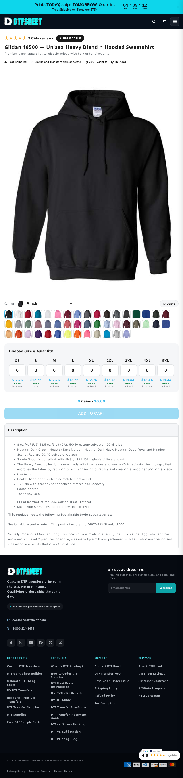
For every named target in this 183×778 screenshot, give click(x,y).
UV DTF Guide (61, 700)
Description (18, 430)
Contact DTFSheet (108, 666)
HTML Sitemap (149, 696)
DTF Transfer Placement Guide (68, 716)
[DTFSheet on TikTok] (11, 643)
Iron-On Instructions (66, 692)
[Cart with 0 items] (164, 21)
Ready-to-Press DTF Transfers (21, 699)
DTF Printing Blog (64, 739)
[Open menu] (174, 21)
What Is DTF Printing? (67, 666)
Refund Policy (105, 696)
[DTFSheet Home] (23, 21)
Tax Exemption (105, 703)
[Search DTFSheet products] (154, 21)
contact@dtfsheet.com (29, 620)
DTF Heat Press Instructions (62, 685)
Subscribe (166, 588)
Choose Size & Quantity (31, 351)
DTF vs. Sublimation (66, 732)
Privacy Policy (16, 771)
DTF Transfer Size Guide (68, 707)
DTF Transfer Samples (23, 707)
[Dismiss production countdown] (177, 7)
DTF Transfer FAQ (108, 674)
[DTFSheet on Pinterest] (50, 643)
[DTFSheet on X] (60, 643)
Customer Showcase (153, 681)
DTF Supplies (16, 715)
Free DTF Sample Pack (23, 722)
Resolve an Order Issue (112, 681)
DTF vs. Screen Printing (68, 724)
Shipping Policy (106, 688)
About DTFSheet (150, 666)
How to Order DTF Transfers (64, 675)
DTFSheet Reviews (151, 674)
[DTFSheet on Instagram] (21, 643)
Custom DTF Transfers (23, 666)
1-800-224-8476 (23, 628)
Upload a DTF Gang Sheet (21, 683)
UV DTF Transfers (20, 690)
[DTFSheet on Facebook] (41, 643)
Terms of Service (39, 771)
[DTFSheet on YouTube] (31, 643)
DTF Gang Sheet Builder (24, 674)
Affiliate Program (151, 688)
